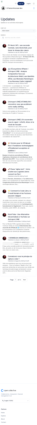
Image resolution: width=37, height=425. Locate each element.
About (3, 419)
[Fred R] (4, 46)
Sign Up (21, 3)
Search (3, 35)
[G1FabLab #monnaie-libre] (3, 8)
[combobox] (15, 400)
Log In (28, 3)
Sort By (3, 28)
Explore (3, 416)
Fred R (26, 52)
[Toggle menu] (34, 3)
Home (3, 412)
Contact (3, 422)
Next (24, 279)
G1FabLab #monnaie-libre (14, 8)
